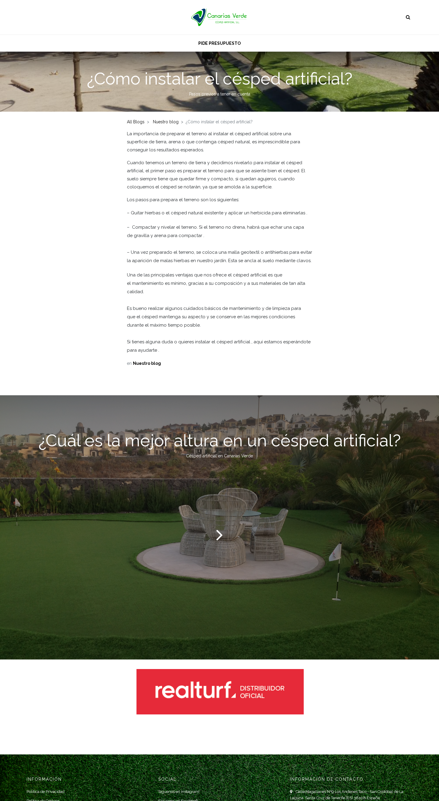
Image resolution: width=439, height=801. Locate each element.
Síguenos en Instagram (178, 791)
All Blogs (136, 121)
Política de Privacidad (46, 791)
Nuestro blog (166, 121)
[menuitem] (219, 43)
